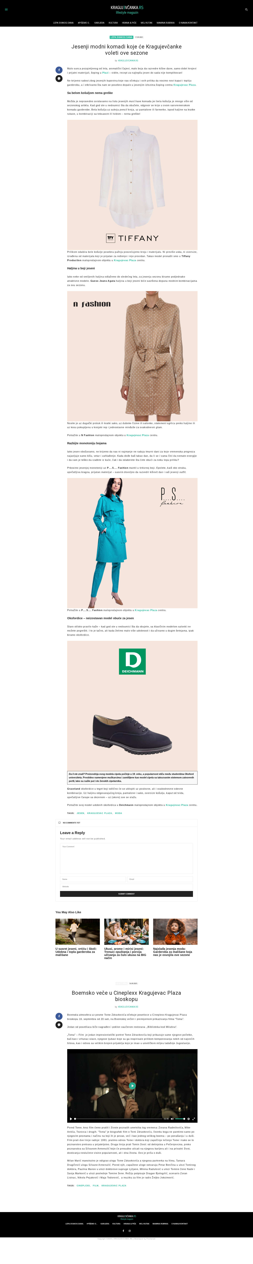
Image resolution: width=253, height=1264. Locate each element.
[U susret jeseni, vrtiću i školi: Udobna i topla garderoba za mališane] (77, 932)
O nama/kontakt (188, 23)
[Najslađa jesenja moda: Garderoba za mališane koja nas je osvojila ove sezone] (175, 932)
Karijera (99, 23)
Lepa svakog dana (63, 23)
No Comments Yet (71, 823)
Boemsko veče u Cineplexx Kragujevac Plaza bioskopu (126, 996)
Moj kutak (146, 23)
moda (118, 813)
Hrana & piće (129, 23)
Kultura (113, 23)
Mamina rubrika (166, 23)
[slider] (118, 1118)
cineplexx (83, 1185)
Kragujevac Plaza (99, 813)
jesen (80, 813)
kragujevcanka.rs (128, 60)
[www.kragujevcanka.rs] (126, 9)
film (96, 1185)
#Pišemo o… (84, 23)
